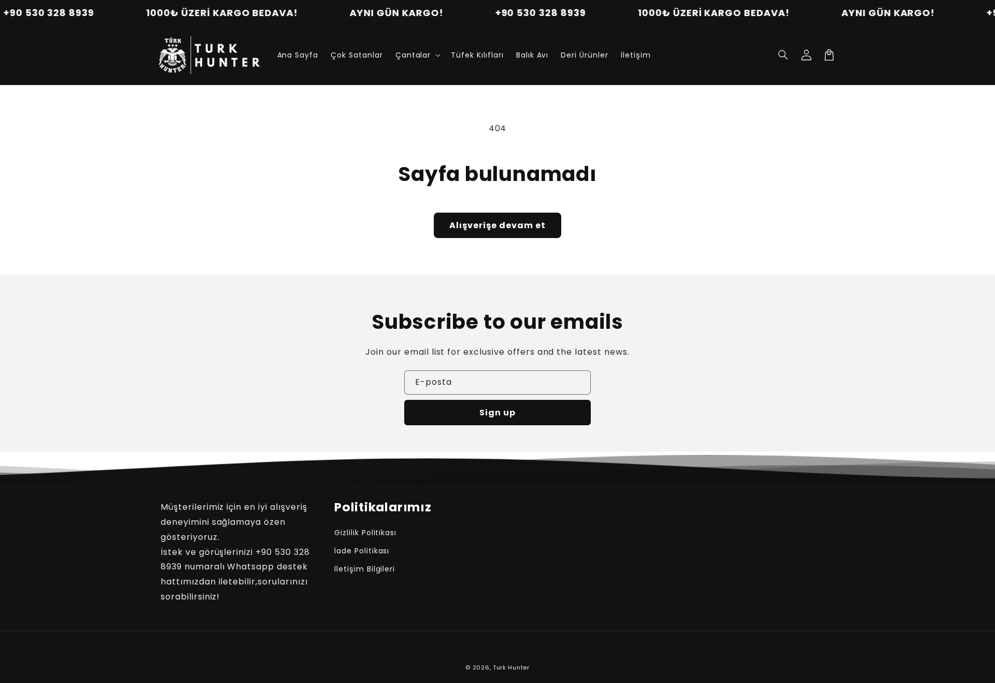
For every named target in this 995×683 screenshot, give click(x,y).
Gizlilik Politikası (365, 532)
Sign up (497, 413)
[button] (417, 55)
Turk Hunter (511, 667)
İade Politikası (361, 551)
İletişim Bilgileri (364, 569)
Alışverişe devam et (497, 225)
